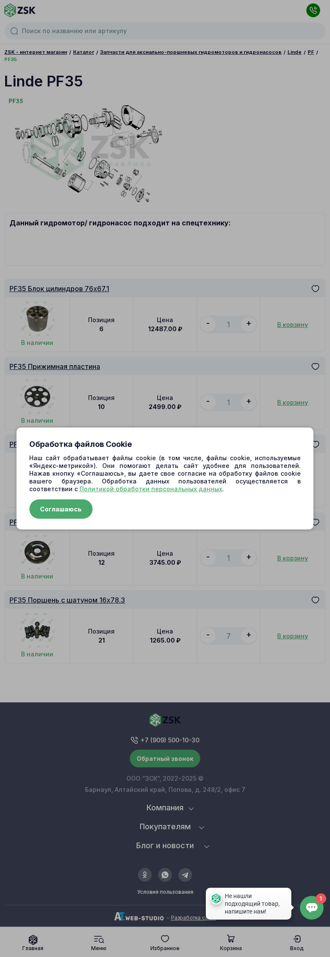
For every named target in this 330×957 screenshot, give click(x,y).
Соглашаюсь (61, 509)
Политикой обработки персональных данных (150, 488)
